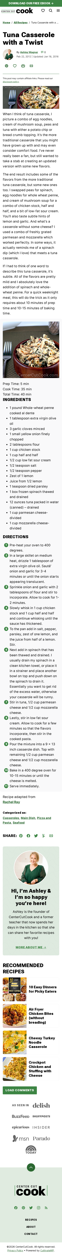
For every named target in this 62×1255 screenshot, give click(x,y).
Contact (31, 1234)
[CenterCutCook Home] (17, 10)
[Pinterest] (23, 1208)
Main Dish (28, 818)
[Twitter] (31, 1208)
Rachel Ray (11, 802)
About (31, 1227)
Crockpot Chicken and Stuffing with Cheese (40, 1069)
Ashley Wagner (29, 52)
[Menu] (58, 10)
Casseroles (11, 818)
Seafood (19, 822)
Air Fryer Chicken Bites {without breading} (41, 1016)
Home (6, 22)
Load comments (20, 1090)
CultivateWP (47, 1250)
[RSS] (46, 1208)
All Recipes (21, 22)
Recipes (31, 1219)
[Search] (50, 10)
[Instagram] (38, 1208)
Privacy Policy (15, 1250)
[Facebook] (16, 1208)
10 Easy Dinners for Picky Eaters (43, 989)
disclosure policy (11, 81)
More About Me (29, 947)
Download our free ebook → (31, 3)
